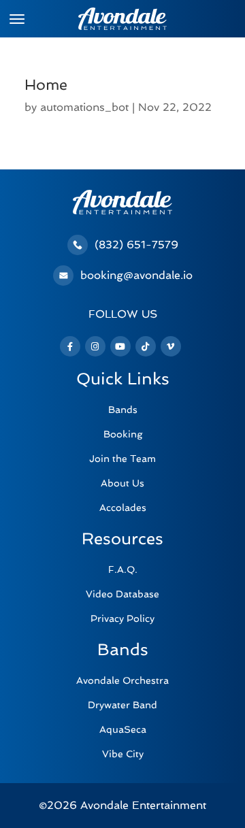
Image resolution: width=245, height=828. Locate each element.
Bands (122, 409)
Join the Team (122, 458)
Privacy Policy (122, 618)
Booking (122, 434)
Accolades (122, 507)
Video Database (122, 594)
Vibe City (123, 753)
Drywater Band (122, 704)
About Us (122, 483)
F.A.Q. (122, 569)
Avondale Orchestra (122, 680)
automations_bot (84, 107)
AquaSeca (122, 729)
